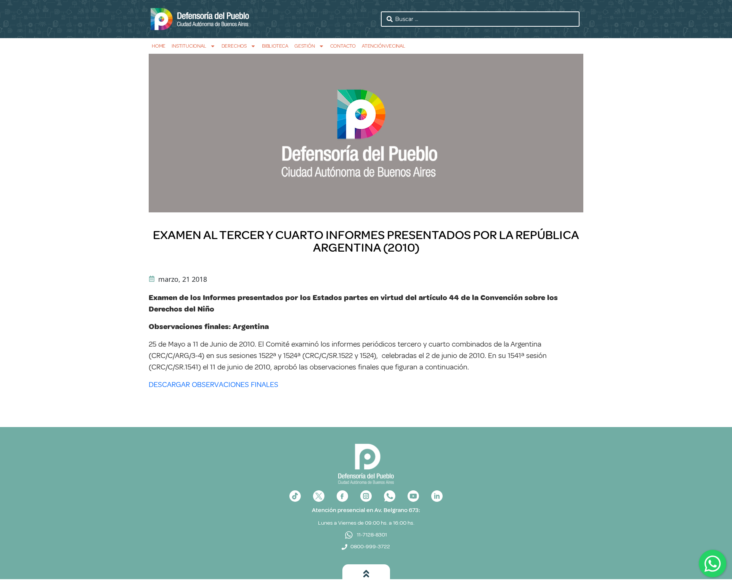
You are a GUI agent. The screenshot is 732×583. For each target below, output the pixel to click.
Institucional (189, 46)
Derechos (234, 46)
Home (158, 46)
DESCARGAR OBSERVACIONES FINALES (213, 384)
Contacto (343, 46)
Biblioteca (275, 46)
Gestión (304, 46)
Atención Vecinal (383, 46)
